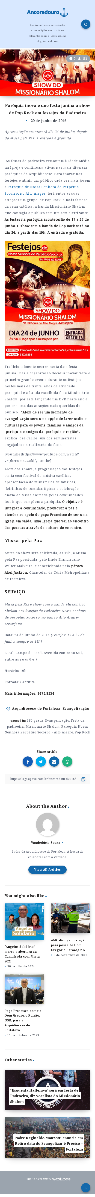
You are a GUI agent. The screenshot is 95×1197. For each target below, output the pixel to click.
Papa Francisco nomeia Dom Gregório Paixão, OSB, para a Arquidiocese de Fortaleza (23, 1020)
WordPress (61, 1179)
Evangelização (75, 708)
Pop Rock (82, 732)
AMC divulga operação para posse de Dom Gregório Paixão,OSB (68, 945)
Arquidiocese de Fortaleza (36, 708)
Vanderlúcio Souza (45, 842)
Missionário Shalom (43, 726)
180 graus (35, 720)
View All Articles (47, 869)
